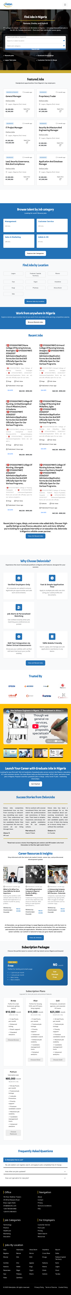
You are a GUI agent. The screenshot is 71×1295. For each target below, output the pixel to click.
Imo (17, 1263)
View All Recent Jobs (35, 536)
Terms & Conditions (44, 1206)
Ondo (44, 1270)
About (40, 1197)
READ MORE (18, 910)
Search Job (35, 49)
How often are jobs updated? (15, 1171)
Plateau (19, 1274)
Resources (41, 1237)
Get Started (35, 784)
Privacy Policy (39, 1287)
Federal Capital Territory (60, 1258)
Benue (18, 1253)
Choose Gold (57, 1060)
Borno (31, 1253)
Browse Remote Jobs (35, 322)
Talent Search (42, 1234)
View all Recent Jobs (35, 663)
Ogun (31, 1270)
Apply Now (26, 109)
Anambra (45, 1250)
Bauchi (57, 1250)
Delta (57, 1253)
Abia (4, 1250)
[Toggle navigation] (65, 5)
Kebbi (18, 1267)
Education (6, 1237)
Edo (17, 1257)
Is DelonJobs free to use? (14, 1160)
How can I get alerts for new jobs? (17, 1178)
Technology (7, 1225)
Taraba (57, 1274)
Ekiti (30, 1257)
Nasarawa (6, 1270)
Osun (57, 1270)
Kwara (44, 1267)
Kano (57, 1263)
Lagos (57, 1267)
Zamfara (19, 1278)
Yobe (5, 1278)
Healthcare (7, 1231)
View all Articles (35, 938)
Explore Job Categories (35, 253)
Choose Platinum (13, 1133)
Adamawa (19, 1250)
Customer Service (44, 1225)
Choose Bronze (13, 1040)
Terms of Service (51, 1287)
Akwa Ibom (33, 1250)
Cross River (46, 1253)
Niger (18, 1270)
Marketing (7, 1234)
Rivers (31, 1274)
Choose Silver (35, 1060)
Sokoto (44, 1274)
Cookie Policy (63, 1287)
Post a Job (41, 1228)
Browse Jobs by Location (35, 301)
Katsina (6, 1267)
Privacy (40, 1203)
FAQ (39, 1209)
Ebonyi (5, 1257)
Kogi (31, 1267)
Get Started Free (54, 974)
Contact (40, 1200)
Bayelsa (6, 1253)
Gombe (6, 1263)
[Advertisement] (37, 196)
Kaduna (45, 1263)
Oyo (4, 1274)
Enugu (44, 1257)
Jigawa (31, 1263)
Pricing (40, 1231)
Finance (6, 1228)
